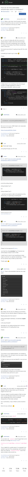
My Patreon (3, 30)
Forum (10, 2)
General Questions (5, 11)
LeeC (5, 37)
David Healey (6, 19)
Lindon (5, 156)
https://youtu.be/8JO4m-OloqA (8, 130)
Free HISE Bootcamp (5, 27)
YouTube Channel (4, 28)
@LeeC (2, 21)
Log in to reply (22, 13)
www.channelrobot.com (5, 213)
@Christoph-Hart (15, 440)
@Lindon (3, 224)
